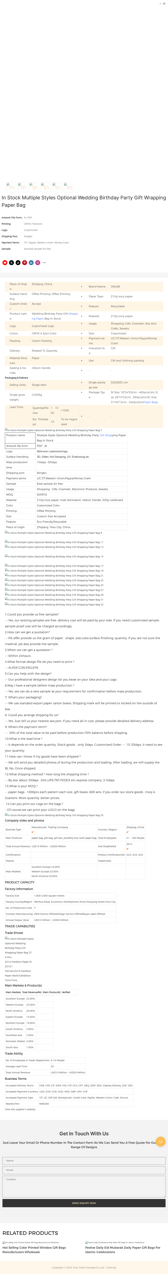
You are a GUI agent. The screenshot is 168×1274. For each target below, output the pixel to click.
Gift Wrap (106, 435)
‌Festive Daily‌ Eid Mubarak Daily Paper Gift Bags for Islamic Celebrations (122, 1250)
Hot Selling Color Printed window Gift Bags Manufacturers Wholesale (34, 1250)
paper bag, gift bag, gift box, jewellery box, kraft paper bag (64, 838)
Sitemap (111, 1267)
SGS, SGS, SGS (134, 854)
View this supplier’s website (20, 1109)
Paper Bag (150, 402)
